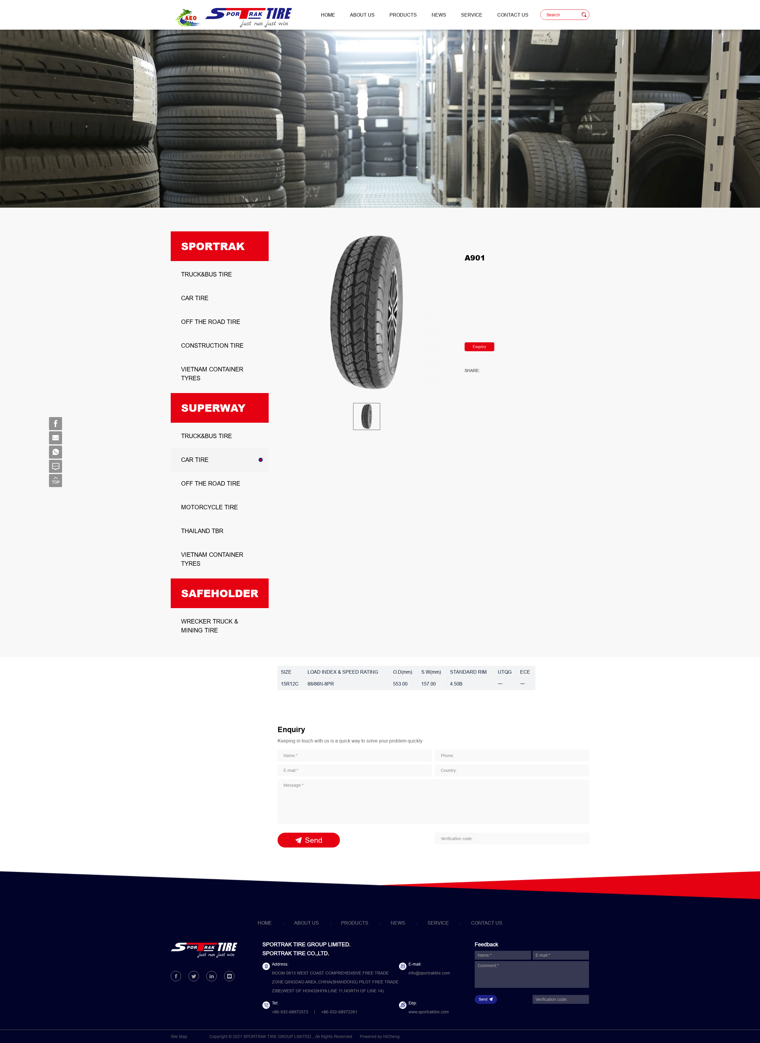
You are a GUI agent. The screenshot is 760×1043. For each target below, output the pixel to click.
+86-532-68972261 (339, 1012)
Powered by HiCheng (380, 1036)
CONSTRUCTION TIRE (212, 345)
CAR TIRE (194, 298)
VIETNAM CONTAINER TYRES (212, 373)
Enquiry (479, 346)
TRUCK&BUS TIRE (206, 274)
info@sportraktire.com (429, 973)
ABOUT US (362, 15)
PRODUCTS (403, 15)
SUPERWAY (213, 407)
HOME (328, 15)
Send (313, 840)
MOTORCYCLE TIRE (209, 507)
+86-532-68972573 (290, 1012)
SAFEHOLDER (219, 593)
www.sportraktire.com (428, 1012)
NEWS (439, 15)
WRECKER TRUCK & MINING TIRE (209, 625)
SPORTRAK (213, 246)
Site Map (179, 1036)
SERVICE (471, 15)
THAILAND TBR (202, 531)
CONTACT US (512, 15)
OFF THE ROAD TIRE (210, 322)
